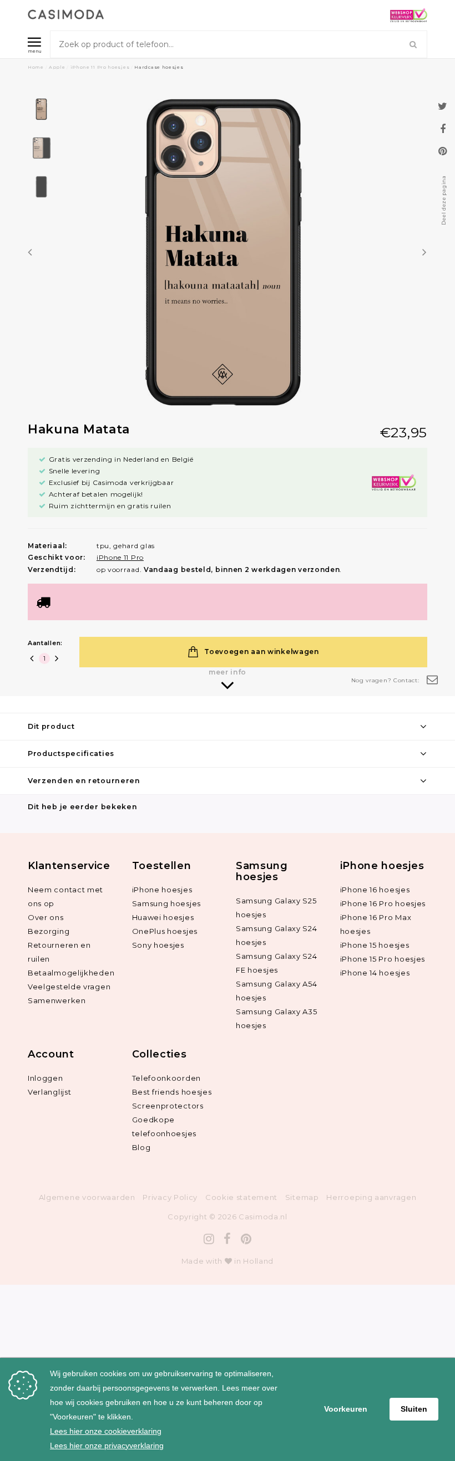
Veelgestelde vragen (69, 986)
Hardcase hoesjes (158, 67)
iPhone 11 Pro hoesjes (100, 67)
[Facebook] (227, 1239)
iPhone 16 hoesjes (375, 889)
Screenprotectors (168, 1105)
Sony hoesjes (158, 945)
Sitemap (302, 1197)
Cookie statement (241, 1197)
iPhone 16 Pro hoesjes (383, 903)
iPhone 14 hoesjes (375, 972)
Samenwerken (57, 1000)
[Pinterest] (246, 1239)
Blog (141, 1147)
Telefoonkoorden (166, 1078)
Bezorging (48, 931)
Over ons (46, 917)
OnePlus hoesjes (165, 931)
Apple (57, 67)
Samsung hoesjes (166, 903)
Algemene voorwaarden (87, 1197)
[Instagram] (209, 1239)
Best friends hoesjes (172, 1091)
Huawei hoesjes (163, 917)
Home (36, 67)
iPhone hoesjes (162, 889)
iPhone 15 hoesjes (375, 945)
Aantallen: (45, 643)
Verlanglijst (49, 1091)
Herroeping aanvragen (371, 1197)
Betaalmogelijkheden (71, 972)
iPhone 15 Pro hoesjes (383, 958)
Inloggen (45, 1078)
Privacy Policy (170, 1197)
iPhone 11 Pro (120, 557)
